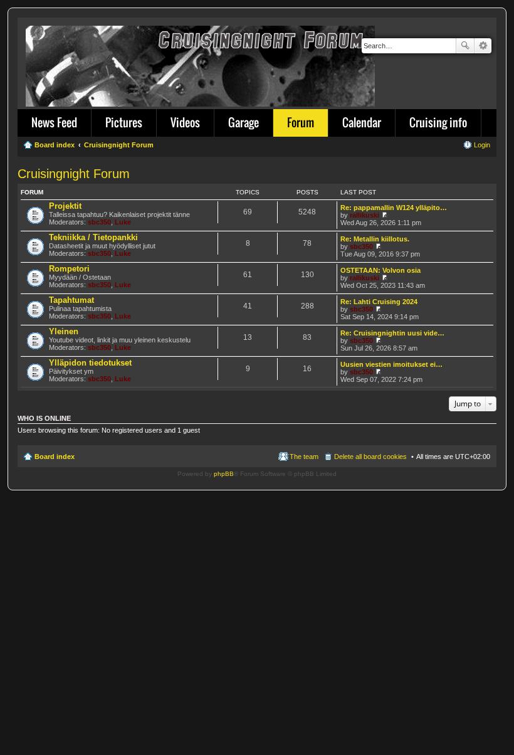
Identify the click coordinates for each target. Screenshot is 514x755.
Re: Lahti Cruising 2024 (378, 301)
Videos (185, 122)
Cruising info (438, 122)
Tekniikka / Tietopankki (93, 237)
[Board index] (201, 63)
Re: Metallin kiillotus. (374, 239)
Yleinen (63, 331)
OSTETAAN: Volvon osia (380, 270)
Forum (300, 122)
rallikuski (364, 215)
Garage (243, 122)
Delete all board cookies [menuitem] (370, 456)
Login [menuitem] (482, 145)
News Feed (54, 122)
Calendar (361, 122)
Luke (123, 222)
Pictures (123, 122)
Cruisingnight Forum (74, 174)
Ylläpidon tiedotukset (90, 362)
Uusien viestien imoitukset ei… (391, 364)
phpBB (224, 473)
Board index (54, 456)
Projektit (65, 206)
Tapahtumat (71, 300)
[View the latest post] (384, 215)
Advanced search (483, 45)
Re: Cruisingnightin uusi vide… (392, 333)
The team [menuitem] (304, 456)
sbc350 (99, 222)
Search (465, 45)
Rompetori (69, 268)
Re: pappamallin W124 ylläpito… (393, 207)
